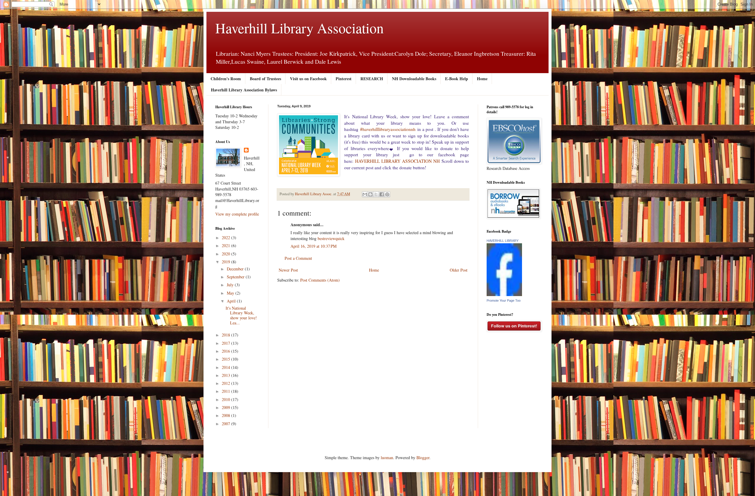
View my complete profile (237, 214)
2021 (226, 245)
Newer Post (288, 270)
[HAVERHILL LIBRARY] (504, 294)
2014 (226, 367)
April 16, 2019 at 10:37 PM (313, 246)
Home (482, 78)
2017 (226, 343)
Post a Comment (298, 258)
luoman (387, 457)
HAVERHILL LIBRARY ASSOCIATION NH (397, 161)
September (236, 277)
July (231, 285)
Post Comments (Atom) (320, 280)
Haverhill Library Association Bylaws (244, 90)
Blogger (422, 457)
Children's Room (226, 78)
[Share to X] (376, 194)
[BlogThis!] (370, 194)
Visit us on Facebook (308, 78)
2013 (226, 375)
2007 (226, 423)
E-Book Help (456, 78)
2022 (226, 237)
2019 (226, 262)
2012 (226, 383)
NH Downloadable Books (414, 78)
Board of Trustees (265, 78)
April (232, 301)
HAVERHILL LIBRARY (502, 240)
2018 (226, 335)
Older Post (458, 270)
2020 (226, 254)
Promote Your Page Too (504, 300)
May (231, 293)
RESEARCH (371, 78)
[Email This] (365, 194)
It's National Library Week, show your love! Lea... (241, 315)
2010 (226, 399)
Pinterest (344, 78)
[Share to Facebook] (382, 194)
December (236, 269)
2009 (226, 407)
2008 (226, 415)
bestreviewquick (331, 238)
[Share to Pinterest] (387, 194)
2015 (226, 359)
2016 (226, 351)
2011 (226, 391)
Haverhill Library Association (299, 27)
